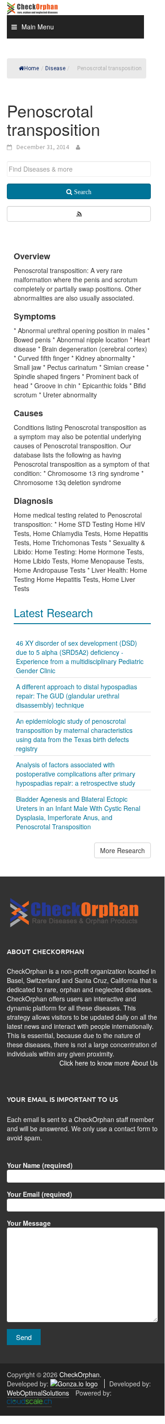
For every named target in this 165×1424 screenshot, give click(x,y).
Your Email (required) (39, 1194)
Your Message (29, 1223)
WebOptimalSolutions (38, 1392)
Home (31, 68)
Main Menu (37, 26)
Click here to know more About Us (108, 1062)
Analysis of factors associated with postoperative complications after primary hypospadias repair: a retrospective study (75, 773)
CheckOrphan (79, 1374)
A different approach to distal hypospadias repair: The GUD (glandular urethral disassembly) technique (76, 695)
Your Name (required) (40, 1165)
